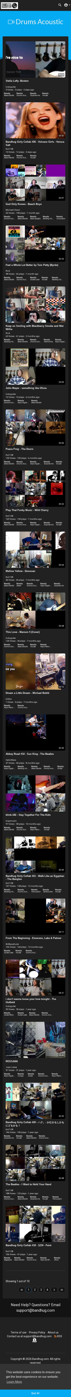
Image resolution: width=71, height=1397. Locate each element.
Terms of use (19, 1332)
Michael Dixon (13, 210)
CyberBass (11, 760)
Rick (8, 271)
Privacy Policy (37, 1332)
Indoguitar (11, 87)
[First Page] (21, 1290)
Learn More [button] (14, 1381)
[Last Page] (61, 1290)
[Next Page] (54, 1290)
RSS (59, 1336)
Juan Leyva (11, 1067)
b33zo (9, 699)
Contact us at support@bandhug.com (29, 1336)
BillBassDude (12, 944)
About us (53, 1332)
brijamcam (11, 821)
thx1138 (9, 149)
